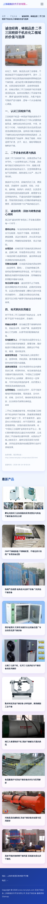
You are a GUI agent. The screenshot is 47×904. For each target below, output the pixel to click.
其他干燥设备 (31, 893)
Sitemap (5, 896)
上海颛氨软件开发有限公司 (15, 4)
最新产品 (8, 479)
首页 (4, 16)
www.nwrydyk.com (26, 890)
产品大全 (13, 16)
